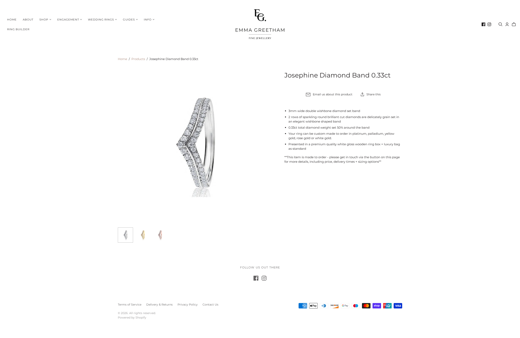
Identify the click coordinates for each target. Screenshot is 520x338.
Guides (129, 19)
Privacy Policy (188, 304)
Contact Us (210, 304)
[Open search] (500, 24)
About (28, 19)
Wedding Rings (101, 19)
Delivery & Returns (159, 304)
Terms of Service (129, 304)
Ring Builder (18, 29)
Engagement (68, 19)
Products (138, 59)
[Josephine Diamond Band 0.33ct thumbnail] (125, 235)
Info (148, 19)
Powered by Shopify (132, 317)
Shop (43, 19)
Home (12, 19)
